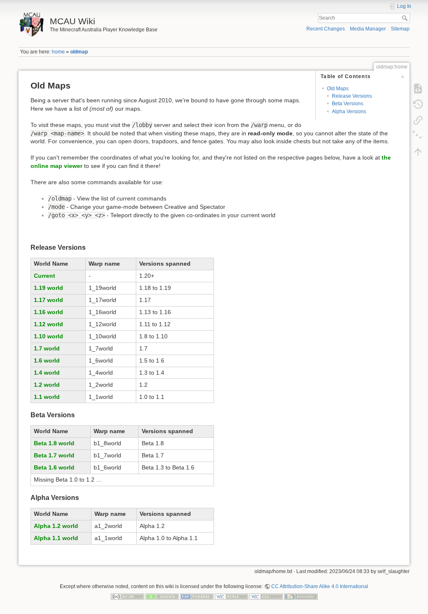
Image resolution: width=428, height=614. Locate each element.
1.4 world (47, 372)
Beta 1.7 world (54, 455)
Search (406, 18)
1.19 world (48, 287)
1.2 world (47, 384)
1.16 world (48, 312)
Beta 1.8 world (54, 443)
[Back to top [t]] (418, 152)
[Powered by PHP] (197, 596)
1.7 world (47, 348)
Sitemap (400, 29)
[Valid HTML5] (231, 596)
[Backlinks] (418, 120)
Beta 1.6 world (54, 467)
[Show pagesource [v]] (418, 88)
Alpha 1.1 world (56, 538)
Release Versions (352, 96)
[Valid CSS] (266, 596)
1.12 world (48, 324)
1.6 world (47, 360)
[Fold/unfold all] (418, 136)
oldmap (79, 52)
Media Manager (368, 29)
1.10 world (48, 336)
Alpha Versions (349, 111)
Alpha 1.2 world (56, 526)
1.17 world (48, 300)
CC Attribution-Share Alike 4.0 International (319, 586)
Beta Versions (347, 104)
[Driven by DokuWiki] (301, 596)
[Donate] (162, 596)
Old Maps (338, 88)
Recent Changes (325, 29)
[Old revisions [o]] (418, 104)
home (58, 52)
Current (44, 275)
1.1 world (47, 396)
